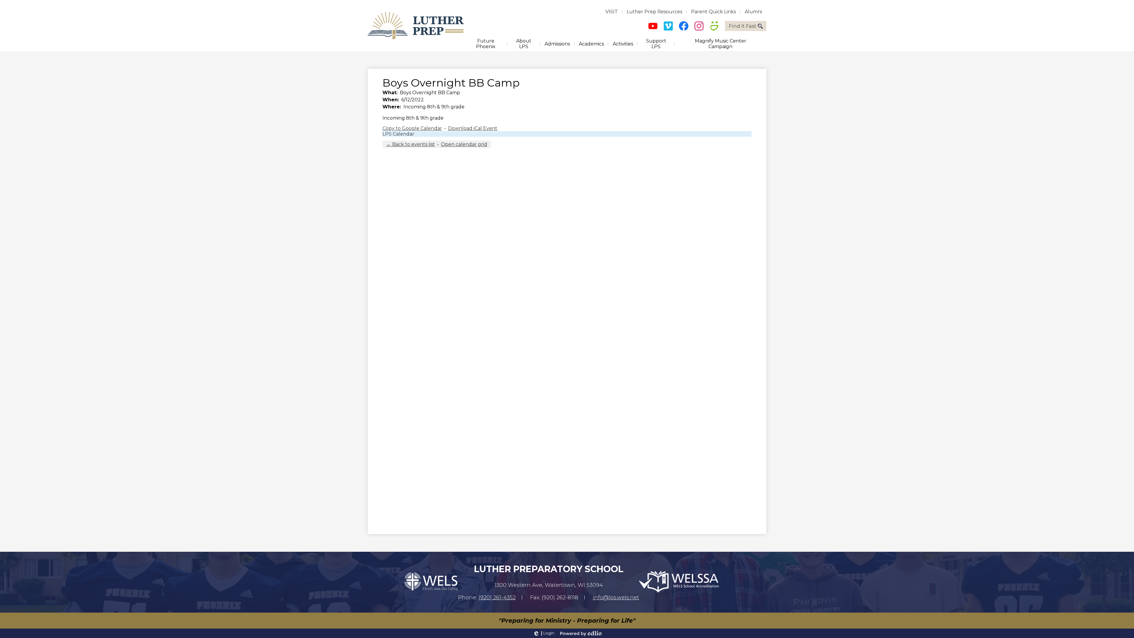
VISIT (611, 11)
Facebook (684, 26)
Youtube (653, 26)
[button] (486, 43)
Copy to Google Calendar (412, 128)
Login (543, 633)
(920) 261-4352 (497, 597)
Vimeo (668, 26)
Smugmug (714, 26)
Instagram (699, 26)
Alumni (753, 11)
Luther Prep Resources (654, 11)
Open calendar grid (464, 144)
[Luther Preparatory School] (416, 25)
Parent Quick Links (713, 11)
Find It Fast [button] (742, 26)
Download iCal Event (472, 128)
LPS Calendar (398, 134)
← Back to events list (410, 144)
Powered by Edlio (581, 633)
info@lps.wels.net (616, 597)
